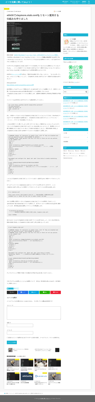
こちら (75, 82)
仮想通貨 (66, 141)
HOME (6, 393)
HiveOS (83, 150)
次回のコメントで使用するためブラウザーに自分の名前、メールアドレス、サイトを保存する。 (34, 337)
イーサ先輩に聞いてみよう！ (18, 2)
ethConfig (72, 150)
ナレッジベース (16, 74)
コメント (10, 305)
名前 (9, 322)
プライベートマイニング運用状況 (78, 153)
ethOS (17, 288)
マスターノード (83, 155)
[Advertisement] (75, 19)
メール (9, 330)
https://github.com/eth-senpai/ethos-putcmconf (19, 85)
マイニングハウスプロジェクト (71, 155)
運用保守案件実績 (68, 158)
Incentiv (66, 153)
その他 (65, 133)
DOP (66, 150)
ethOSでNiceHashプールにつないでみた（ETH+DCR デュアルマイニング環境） (36, 55)
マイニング (6, 8)
